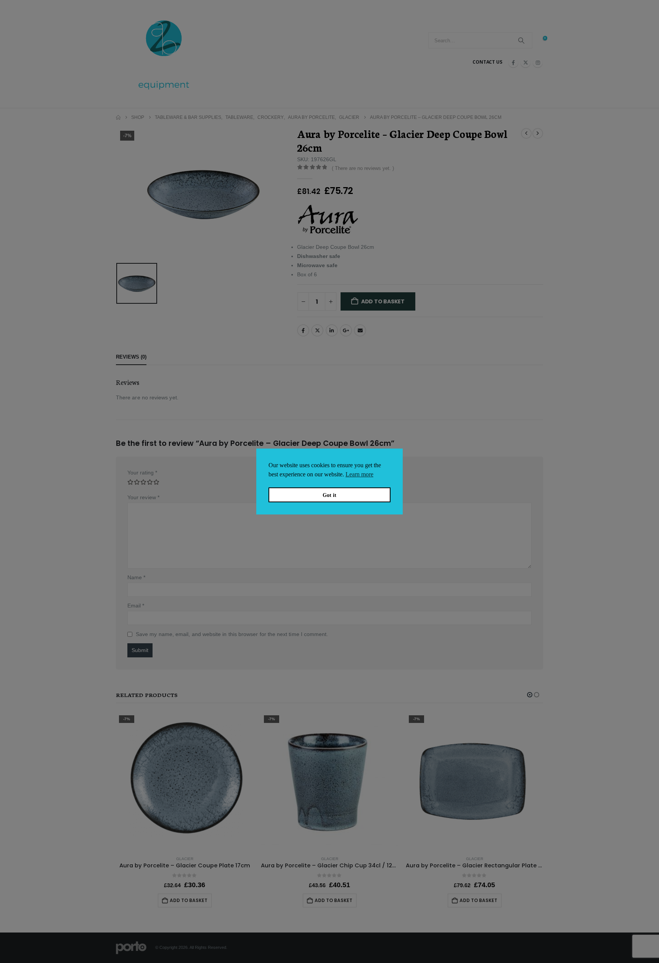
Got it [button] (329, 495)
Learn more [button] (359, 474)
